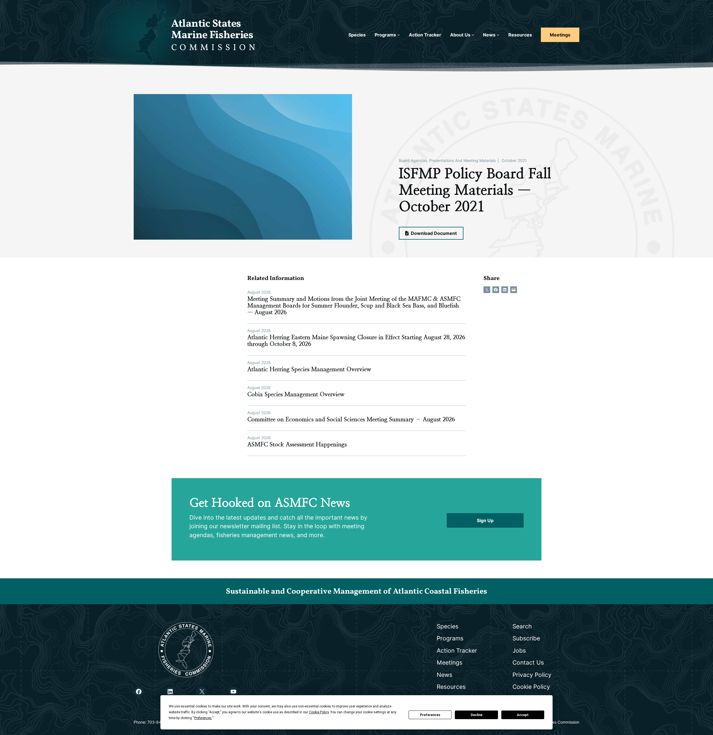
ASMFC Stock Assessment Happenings (297, 444)
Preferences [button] (203, 718)
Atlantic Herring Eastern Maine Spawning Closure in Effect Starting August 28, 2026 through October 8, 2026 (356, 340)
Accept (523, 715)
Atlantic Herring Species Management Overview (309, 369)
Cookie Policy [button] (319, 712)
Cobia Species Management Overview (296, 394)
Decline (476, 715)
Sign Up (485, 520)
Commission (214, 48)
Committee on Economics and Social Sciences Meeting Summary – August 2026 (351, 419)
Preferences (430, 715)
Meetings (560, 35)
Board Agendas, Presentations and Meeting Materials (447, 160)
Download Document (433, 233)
